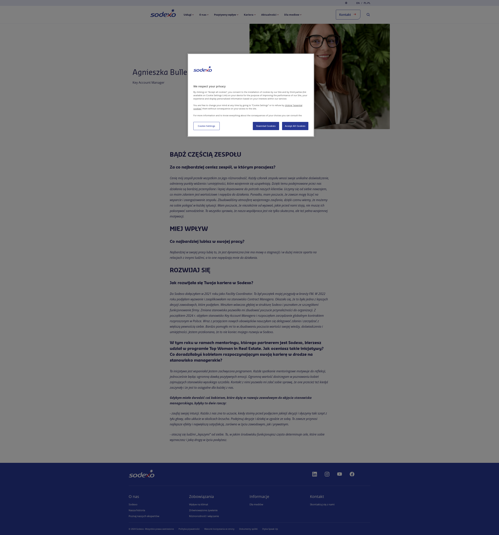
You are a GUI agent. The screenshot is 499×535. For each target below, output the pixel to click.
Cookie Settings (206, 125)
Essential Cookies (266, 125)
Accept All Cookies (295, 125)
